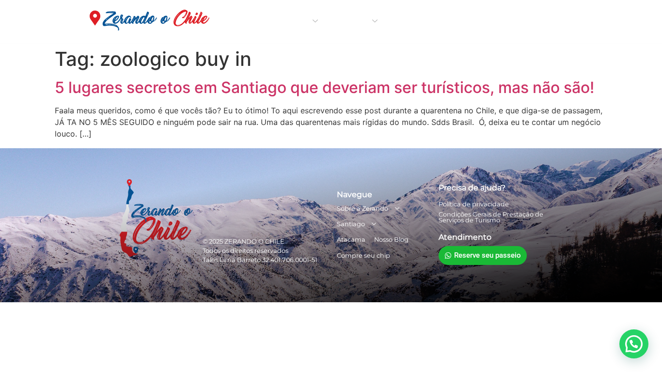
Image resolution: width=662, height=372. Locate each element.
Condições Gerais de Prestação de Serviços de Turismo (491, 217)
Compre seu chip (533, 21)
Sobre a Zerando (281, 21)
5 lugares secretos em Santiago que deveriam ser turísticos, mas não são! (324, 87)
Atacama (413, 21)
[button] (633, 343)
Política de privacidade (474, 204)
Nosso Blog (466, 21)
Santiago (353, 21)
